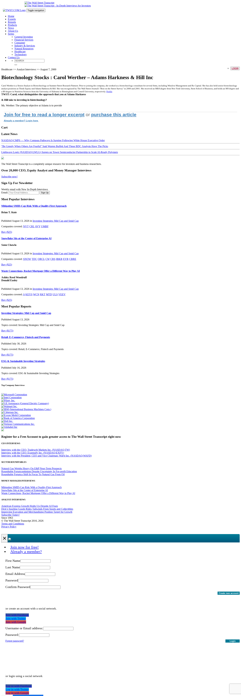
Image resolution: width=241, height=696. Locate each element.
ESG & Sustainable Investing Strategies (23, 361)
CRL (31, 226)
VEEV (62, 294)
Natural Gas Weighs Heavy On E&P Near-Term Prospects (31, 468)
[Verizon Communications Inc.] (18, 424)
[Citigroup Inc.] (9, 412)
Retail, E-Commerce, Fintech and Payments (25, 337)
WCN (36, 294)
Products (12, 25)
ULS (55, 294)
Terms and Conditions (12, 523)
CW (47, 259)
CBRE (72, 259)
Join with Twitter (16, 618)
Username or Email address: (24, 628)
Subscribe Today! (10, 514)
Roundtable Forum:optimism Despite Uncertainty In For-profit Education (39, 471)
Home (11, 16)
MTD (49, 294)
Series (11, 33)
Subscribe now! (9, 176)
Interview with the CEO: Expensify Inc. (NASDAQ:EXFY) (32, 452)
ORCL (41, 259)
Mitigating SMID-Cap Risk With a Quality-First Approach (34, 206)
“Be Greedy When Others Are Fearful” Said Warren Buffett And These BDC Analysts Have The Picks (54, 146)
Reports (12, 22)
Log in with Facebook (19, 686)
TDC (34, 259)
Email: (4, 192)
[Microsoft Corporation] (14, 394)
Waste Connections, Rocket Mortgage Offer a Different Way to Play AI (40, 271)
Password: (12, 635)
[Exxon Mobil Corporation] (16, 415)
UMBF (45, 226)
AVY (37, 226)
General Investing (23, 36)
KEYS (28, 294)
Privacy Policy (8, 526)
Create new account (229, 593)
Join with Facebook (17, 615)
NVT (26, 226)
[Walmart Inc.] (9, 406)
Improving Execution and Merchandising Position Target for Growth (36, 511)
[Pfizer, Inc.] (8, 400)
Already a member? (26, 551)
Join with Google (16, 622)
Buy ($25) (6, 232)
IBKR (59, 259)
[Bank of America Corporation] (18, 418)
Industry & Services (24, 45)
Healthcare (20, 51)
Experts (12, 19)
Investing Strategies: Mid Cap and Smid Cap (56, 220)
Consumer (19, 42)
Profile (109, 91)
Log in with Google (17, 693)
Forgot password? (14, 640)
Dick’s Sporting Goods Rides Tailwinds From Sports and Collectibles (37, 509)
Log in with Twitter (17, 689)
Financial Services (23, 39)
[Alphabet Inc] (9, 427)
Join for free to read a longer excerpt (44, 114)
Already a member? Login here (21, 120)
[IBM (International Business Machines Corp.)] (26, 409)
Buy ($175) (7, 330)
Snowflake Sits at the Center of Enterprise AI (26, 238)
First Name (12, 560)
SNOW (27, 259)
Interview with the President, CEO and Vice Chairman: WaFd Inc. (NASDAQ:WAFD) (46, 455)
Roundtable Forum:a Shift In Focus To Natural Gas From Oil (33, 474)
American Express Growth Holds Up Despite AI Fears (29, 506)
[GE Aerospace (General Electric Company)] (25, 403)
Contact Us (14, 57)
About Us (13, 30)
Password (11, 580)
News (11, 28)
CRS (52, 259)
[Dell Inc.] (7, 421)
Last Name (12, 567)
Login (235, 68)
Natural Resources (23, 48)
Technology (20, 54)
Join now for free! (24, 547)
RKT (42, 294)
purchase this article (113, 114)
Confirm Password (17, 587)
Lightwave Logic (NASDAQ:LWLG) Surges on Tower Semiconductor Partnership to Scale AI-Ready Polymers (59, 152)
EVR (66, 259)
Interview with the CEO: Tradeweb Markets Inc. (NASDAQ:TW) (35, 449)
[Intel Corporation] (11, 397)
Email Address (15, 574)
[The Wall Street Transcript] (39, 2)
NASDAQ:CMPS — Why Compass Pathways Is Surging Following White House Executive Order (53, 140)
